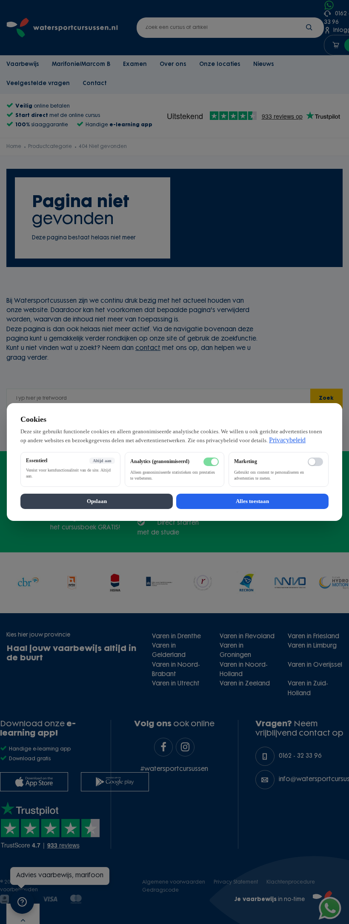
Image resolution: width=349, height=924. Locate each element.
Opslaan (97, 501)
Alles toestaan (252, 501)
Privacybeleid (287, 440)
